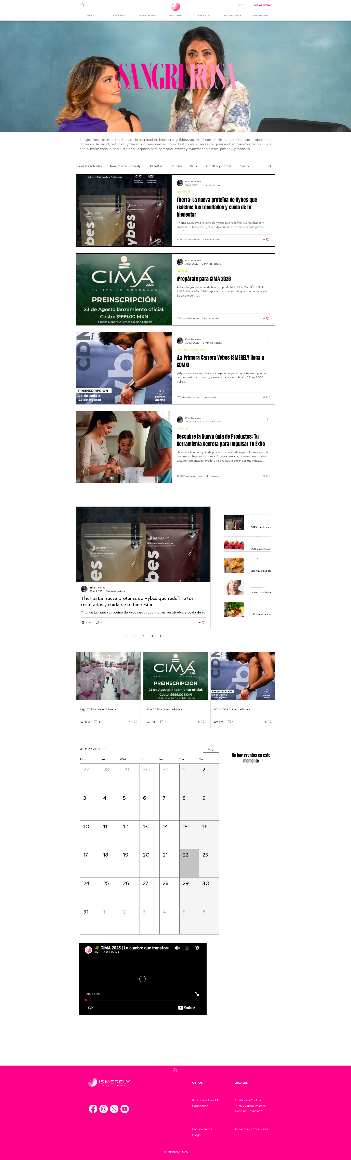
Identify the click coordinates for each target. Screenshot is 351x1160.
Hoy (211, 749)
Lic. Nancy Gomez (219, 166)
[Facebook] (93, 1109)
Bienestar (155, 166)
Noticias (176, 166)
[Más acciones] (269, 183)
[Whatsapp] (114, 1109)
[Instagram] (103, 1109)
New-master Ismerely (125, 166)
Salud (194, 166)
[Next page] (160, 636)
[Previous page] (126, 636)
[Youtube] (124, 1109)
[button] (270, 166)
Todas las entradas (89, 166)
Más (242, 166)
